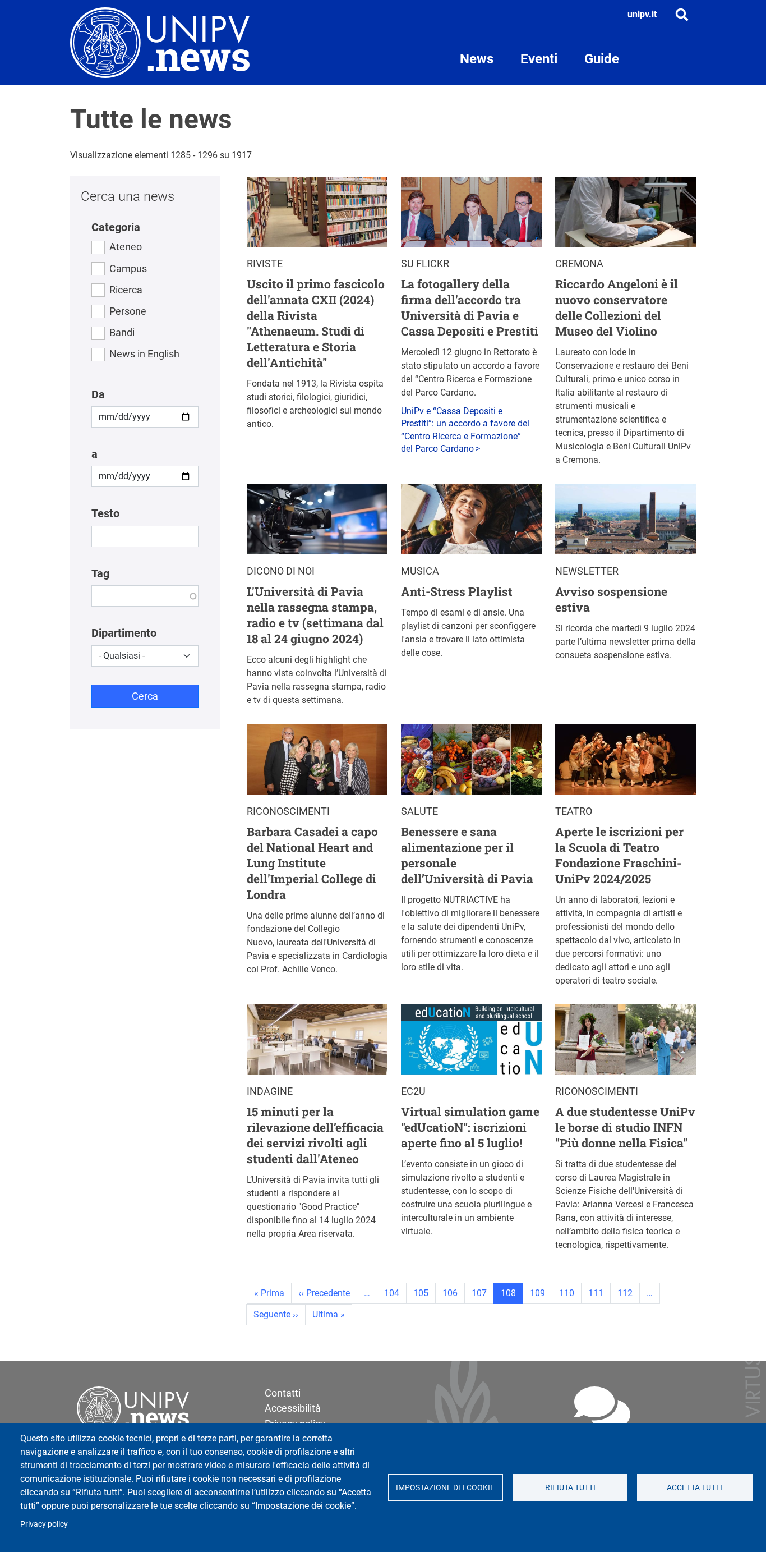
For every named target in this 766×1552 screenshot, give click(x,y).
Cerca (145, 696)
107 (479, 1293)
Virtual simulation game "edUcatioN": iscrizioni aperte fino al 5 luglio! (470, 1127)
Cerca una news (127, 196)
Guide (601, 59)
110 (566, 1293)
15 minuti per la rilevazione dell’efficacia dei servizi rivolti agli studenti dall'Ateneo (315, 1135)
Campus (128, 268)
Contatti (283, 1393)
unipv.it (642, 14)
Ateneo (125, 246)
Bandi (122, 332)
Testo (105, 513)
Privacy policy (44, 1523)
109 (537, 1293)
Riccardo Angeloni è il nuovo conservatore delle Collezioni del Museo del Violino (616, 307)
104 (391, 1293)
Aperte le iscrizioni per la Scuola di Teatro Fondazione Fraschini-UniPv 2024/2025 (619, 855)
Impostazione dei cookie (445, 1487)
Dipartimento (123, 633)
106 (450, 1293)
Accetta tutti (694, 1487)
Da (98, 394)
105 (420, 1293)
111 (595, 1293)
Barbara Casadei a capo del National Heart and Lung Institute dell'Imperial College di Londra (312, 863)
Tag (100, 573)
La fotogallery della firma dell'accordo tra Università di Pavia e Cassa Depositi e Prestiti (469, 307)
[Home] (160, 42)
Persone (127, 311)
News (476, 59)
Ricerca (125, 290)
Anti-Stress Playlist (457, 591)
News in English (144, 354)
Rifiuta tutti (570, 1487)
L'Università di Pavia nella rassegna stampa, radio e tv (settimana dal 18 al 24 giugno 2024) (315, 615)
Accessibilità (293, 1408)
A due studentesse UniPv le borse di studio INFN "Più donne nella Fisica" (625, 1127)
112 (625, 1293)
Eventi (538, 59)
